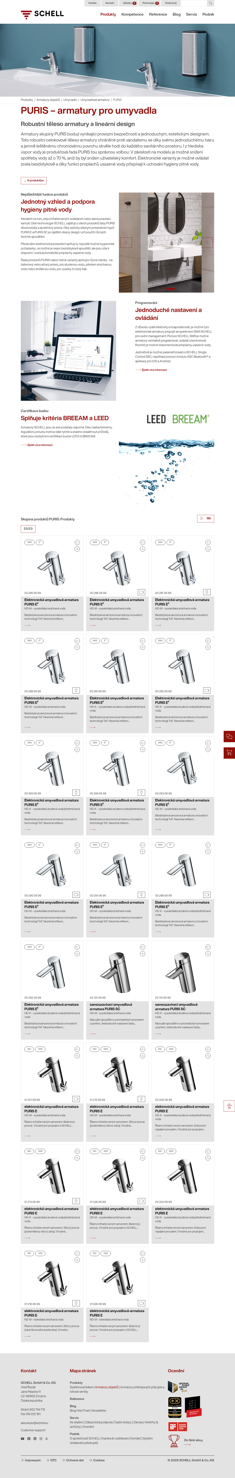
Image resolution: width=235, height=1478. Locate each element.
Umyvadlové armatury (95, 100)
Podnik (208, 15)
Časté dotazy (123, 1422)
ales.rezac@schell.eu (34, 1423)
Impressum (32, 1460)
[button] (126, 243)
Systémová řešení (81, 1387)
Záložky (129, 3)
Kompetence (132, 15)
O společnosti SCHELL (85, 1438)
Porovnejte (150, 3)
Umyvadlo (70, 100)
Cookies (99, 1460)
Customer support (33, 1430)
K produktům (35, 180)
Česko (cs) (171, 3)
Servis (191, 15)
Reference (158, 15)
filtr (208, 518)
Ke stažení (76, 1422)
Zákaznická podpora (98, 1422)
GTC (53, 1460)
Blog (177, 15)
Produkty (108, 15)
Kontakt (109, 3)
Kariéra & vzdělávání (115, 1438)
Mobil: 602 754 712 (33, 1409)
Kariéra (93, 3)
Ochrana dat (75, 1460)
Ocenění (88, 1427)
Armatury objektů (48, 100)
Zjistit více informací (154, 370)
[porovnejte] (77, 542)
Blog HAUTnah (80, 1410)
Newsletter (99, 1410)
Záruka (138, 1422)
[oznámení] (77, 549)
